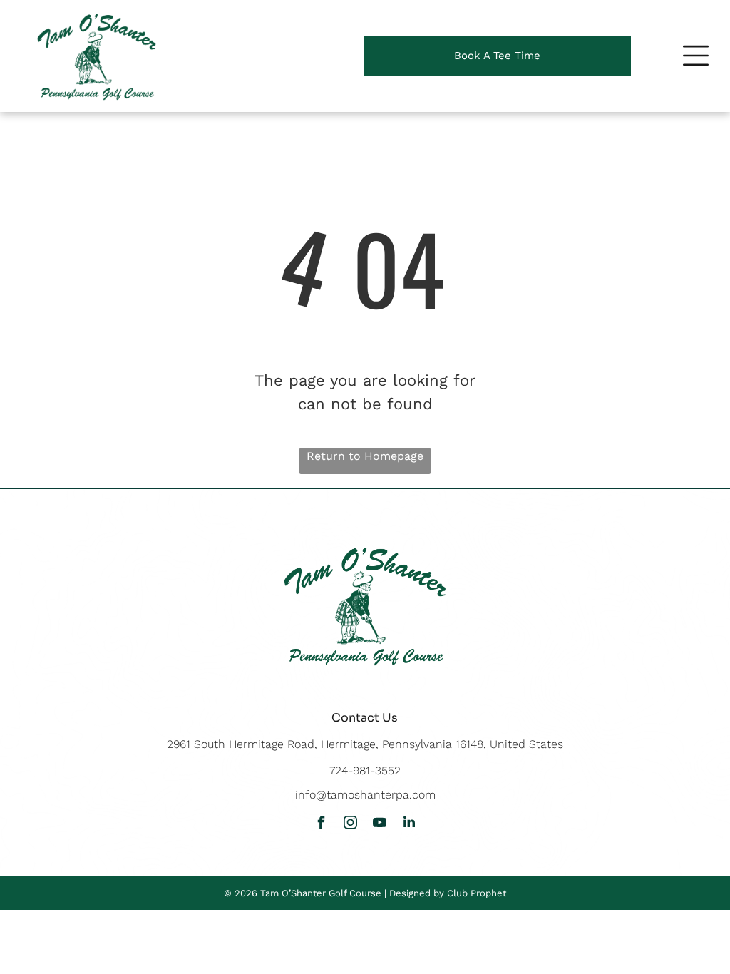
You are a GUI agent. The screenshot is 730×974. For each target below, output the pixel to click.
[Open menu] (695, 55)
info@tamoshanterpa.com (365, 794)
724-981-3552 (365, 770)
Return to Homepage (365, 456)
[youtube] (380, 824)
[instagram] (351, 824)
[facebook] (321, 824)
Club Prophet (476, 893)
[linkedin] (409, 824)
